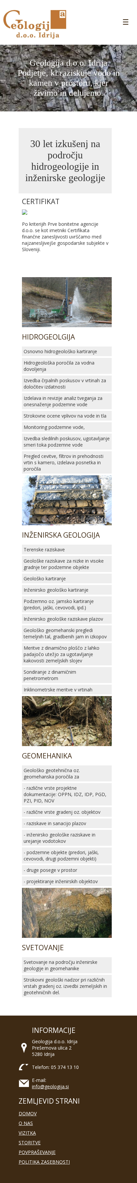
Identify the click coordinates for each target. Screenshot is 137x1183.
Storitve (30, 1142)
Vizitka (27, 1133)
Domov (28, 1113)
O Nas (26, 1123)
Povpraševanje (37, 1152)
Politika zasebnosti (44, 1162)
